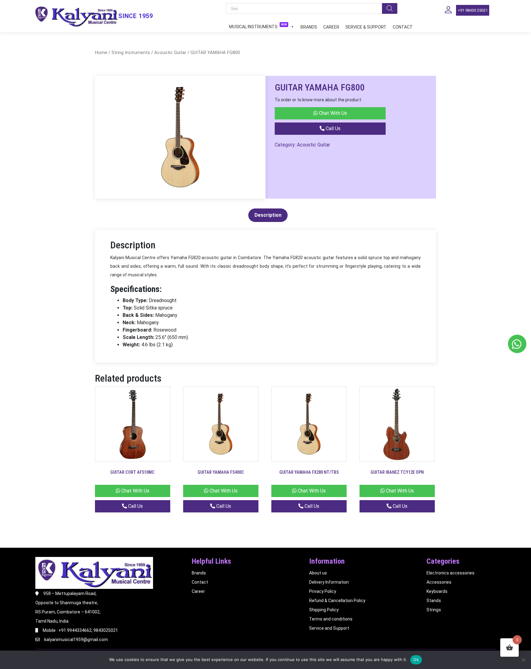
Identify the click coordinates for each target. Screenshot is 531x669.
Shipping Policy (324, 609)
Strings (434, 609)
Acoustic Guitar (170, 52)
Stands (434, 600)
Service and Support (329, 628)
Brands (309, 27)
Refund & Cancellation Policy (337, 600)
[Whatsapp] (517, 344)
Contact (403, 27)
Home (101, 52)
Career (331, 27)
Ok (416, 659)
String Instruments (131, 52)
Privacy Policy (322, 591)
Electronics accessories (450, 572)
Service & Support (366, 27)
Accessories (439, 582)
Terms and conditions (330, 618)
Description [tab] (267, 215)
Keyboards (437, 591)
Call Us (332, 128)
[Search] (389, 8)
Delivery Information (329, 582)
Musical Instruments (258, 26)
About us (318, 572)
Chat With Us (332, 113)
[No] (523, 660)
